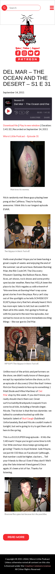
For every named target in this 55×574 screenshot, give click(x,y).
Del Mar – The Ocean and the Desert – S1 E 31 (27, 78)
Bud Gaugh (28, 418)
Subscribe (35, 117)
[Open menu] (52, 8)
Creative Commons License (38, 566)
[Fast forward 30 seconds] (27, 112)
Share (47, 117)
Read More (16, 537)
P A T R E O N (27, 59)
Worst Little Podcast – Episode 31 (21, 136)
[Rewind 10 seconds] (16, 112)
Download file (10, 125)
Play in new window (29, 125)
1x (22, 112)
